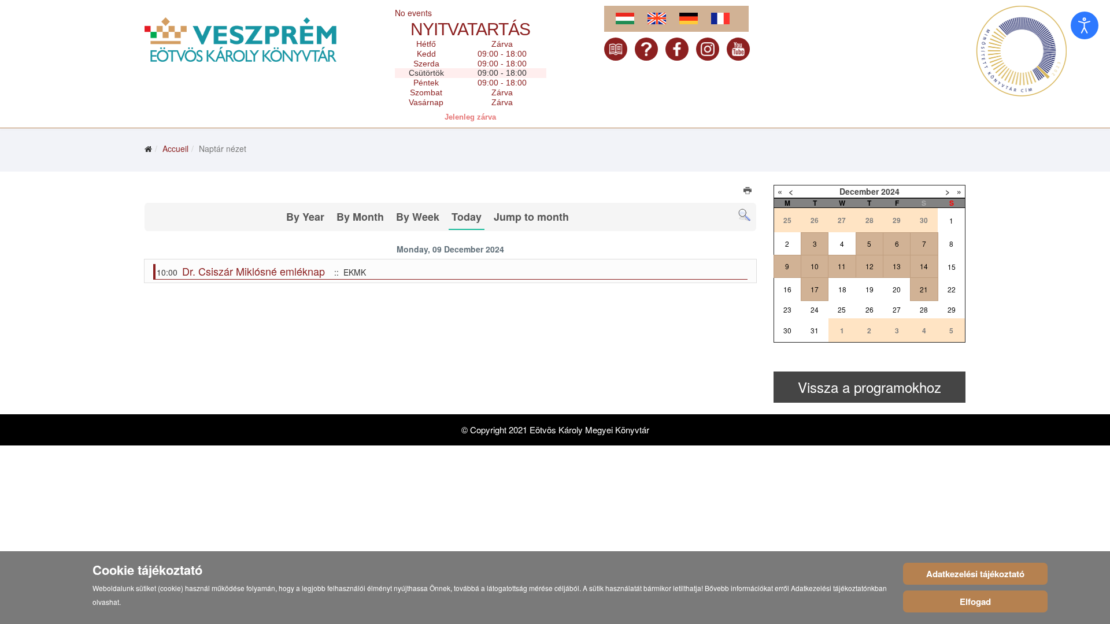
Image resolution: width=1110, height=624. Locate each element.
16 (787, 289)
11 (842, 266)
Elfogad (975, 601)
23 (787, 309)
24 (815, 309)
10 (815, 266)
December (859, 191)
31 (815, 330)
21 (924, 289)
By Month (360, 216)
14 (924, 266)
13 (897, 266)
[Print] (748, 192)
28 (924, 309)
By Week (417, 216)
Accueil (175, 148)
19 (869, 289)
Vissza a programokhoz (869, 387)
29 (952, 309)
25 (842, 309)
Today (467, 216)
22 (952, 289)
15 (952, 267)
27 (897, 309)
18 (842, 289)
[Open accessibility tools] (1084, 25)
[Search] (744, 215)
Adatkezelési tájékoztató (975, 573)
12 (869, 266)
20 (897, 289)
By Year (305, 216)
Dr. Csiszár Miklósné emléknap (253, 270)
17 (815, 289)
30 (787, 330)
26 (869, 309)
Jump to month (531, 216)
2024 (890, 191)
